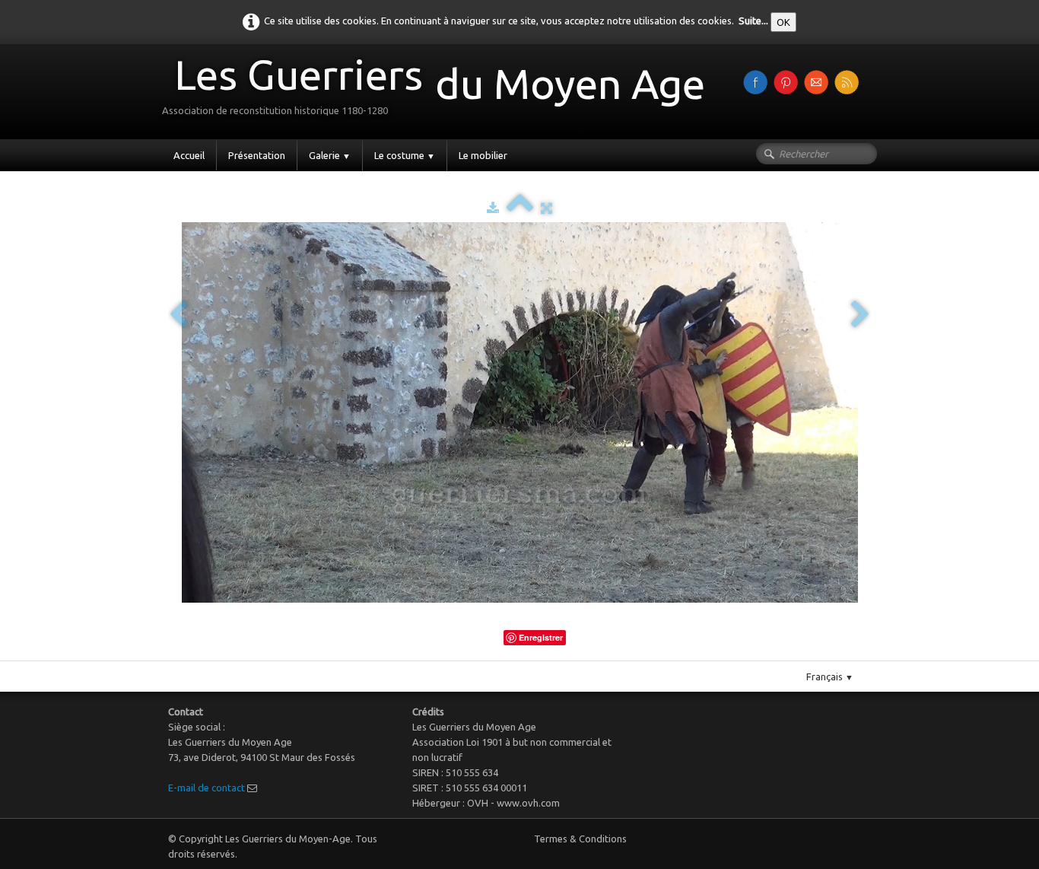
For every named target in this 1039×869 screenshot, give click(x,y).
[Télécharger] (493, 207)
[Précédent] (178, 315)
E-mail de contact (206, 787)
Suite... (753, 20)
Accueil (189, 155)
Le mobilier (483, 155)
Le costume (404, 155)
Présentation (256, 155)
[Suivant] (860, 315)
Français (829, 676)
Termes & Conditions (580, 838)
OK (783, 22)
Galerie (330, 155)
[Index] (520, 207)
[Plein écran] (546, 207)
